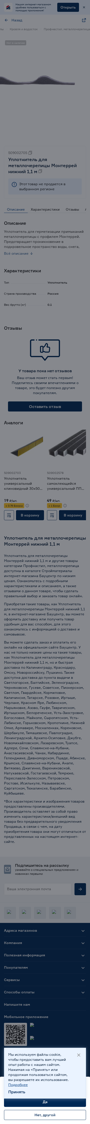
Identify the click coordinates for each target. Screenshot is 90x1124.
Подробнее (18, 1084)
